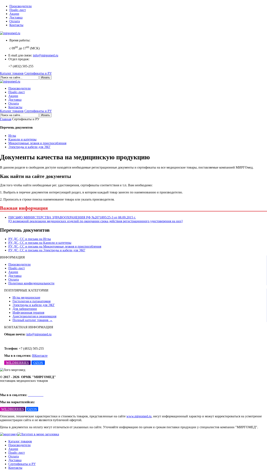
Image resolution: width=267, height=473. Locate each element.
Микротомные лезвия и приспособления (37, 143)
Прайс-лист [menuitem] (16, 452)
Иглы (12, 135)
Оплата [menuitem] (13, 456)
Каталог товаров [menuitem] (20, 441)
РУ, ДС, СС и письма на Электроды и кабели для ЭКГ (46, 250)
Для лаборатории (25, 309)
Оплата (14, 21)
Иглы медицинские (26, 297)
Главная (5, 119)
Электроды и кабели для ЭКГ (29, 147)
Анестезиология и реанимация (34, 316)
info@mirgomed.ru (45, 55)
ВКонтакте (40, 355)
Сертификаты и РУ (38, 73)
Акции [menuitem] (13, 449)
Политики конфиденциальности (31, 283)
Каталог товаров (12, 73)
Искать (45, 77)
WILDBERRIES (17, 362)
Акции (14, 13)
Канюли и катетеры (22, 139)
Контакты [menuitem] (15, 467)
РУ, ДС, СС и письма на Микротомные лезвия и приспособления (54, 246)
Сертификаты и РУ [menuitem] (22, 464)
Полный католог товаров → (33, 320)
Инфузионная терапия (28, 312)
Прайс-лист (17, 10)
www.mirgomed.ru (138, 416)
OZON (38, 362)
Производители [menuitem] (19, 445)
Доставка (16, 17)
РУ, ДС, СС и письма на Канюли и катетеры (39, 242)
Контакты (16, 25)
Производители (20, 6)
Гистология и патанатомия (31, 301)
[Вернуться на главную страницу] (10, 33)
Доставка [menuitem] (14, 460)
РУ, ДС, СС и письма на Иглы (29, 239)
